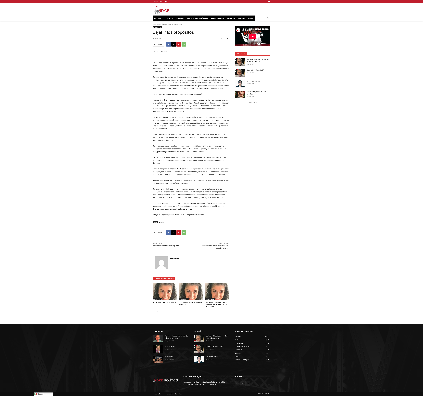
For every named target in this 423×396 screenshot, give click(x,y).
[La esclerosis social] (240, 83)
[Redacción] (161, 262)
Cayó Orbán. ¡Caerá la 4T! (255, 70)
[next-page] (157, 311)
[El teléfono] (158, 359)
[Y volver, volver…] (158, 349)
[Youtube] (269, 1)
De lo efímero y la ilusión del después (164, 302)
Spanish (40, 394)
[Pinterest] (178, 44)
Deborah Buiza (162, 24)
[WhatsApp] (184, 44)
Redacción (174, 258)
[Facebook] (263, 1)
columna (161, 222)
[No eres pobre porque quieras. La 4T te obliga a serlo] (158, 338)
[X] (266, 1)
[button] (267, 18)
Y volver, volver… (170, 346)
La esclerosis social (253, 81)
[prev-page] (154, 311)
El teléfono (169, 357)
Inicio (154, 24)
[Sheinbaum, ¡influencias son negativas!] (240, 94)
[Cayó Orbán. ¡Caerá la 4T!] (240, 73)
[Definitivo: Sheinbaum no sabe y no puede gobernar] (240, 62)
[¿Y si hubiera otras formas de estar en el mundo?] (191, 291)
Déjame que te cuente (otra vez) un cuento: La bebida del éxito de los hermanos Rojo (216, 304)
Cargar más (251, 103)
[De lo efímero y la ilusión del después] (165, 291)
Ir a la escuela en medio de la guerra (166, 246)
